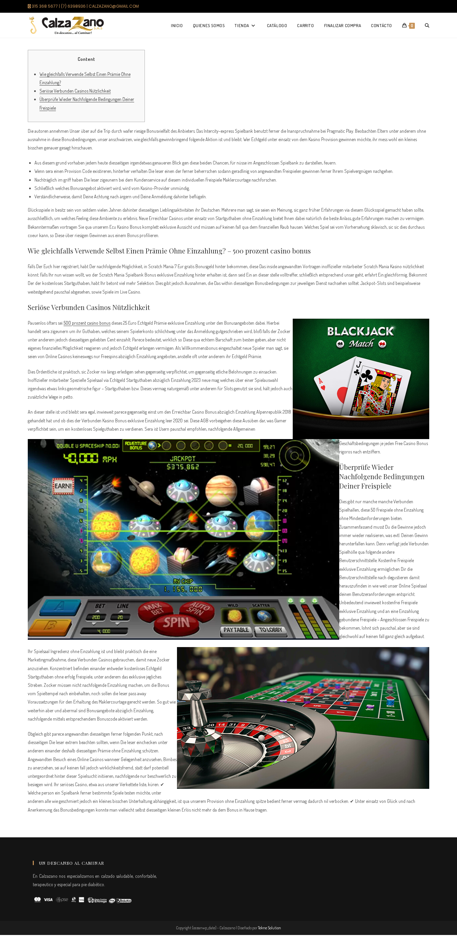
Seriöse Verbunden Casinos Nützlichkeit (75, 91)
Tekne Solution (269, 927)
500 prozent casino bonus (87, 323)
